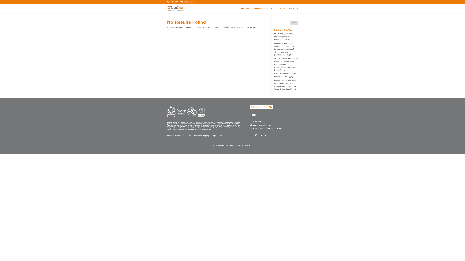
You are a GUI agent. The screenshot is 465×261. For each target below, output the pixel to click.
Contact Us (293, 9)
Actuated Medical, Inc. (175, 136)
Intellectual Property (201, 136)
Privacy (221, 136)
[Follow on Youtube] (261, 135)
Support (274, 9)
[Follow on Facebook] (251, 135)
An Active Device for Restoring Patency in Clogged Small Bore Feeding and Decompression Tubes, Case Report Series (286, 64)
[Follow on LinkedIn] (265, 135)
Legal (214, 136)
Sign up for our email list (260, 107)
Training (283, 9)
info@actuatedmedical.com (260, 125)
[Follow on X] (256, 135)
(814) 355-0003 (256, 122)
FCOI (189, 136)
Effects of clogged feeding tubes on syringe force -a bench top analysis (284, 37)
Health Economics (261, 9)
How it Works (245, 9)
